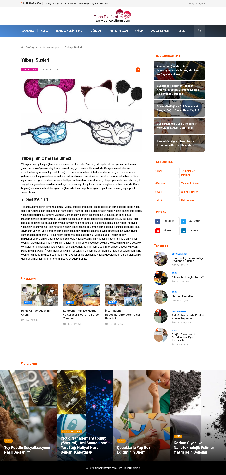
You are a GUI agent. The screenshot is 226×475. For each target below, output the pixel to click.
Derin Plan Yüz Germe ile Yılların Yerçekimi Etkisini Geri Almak (73, 3)
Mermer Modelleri (183, 296)
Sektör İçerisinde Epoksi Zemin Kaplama (188, 316)
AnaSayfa (28, 30)
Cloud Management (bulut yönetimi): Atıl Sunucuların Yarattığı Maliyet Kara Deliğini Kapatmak (84, 445)
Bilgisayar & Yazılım (71, 432)
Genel (44, 30)
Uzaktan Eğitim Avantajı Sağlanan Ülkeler (187, 259)
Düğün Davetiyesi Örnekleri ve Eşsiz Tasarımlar (183, 337)
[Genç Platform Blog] (113, 15)
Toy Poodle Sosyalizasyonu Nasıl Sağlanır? (27, 449)
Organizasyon (51, 47)
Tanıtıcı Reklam (118, 30)
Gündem (96, 30)
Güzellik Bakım (160, 30)
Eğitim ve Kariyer (179, 254)
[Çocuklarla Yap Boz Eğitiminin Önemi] (141, 415)
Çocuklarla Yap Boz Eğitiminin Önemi (133, 449)
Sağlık (139, 30)
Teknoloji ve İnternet (70, 30)
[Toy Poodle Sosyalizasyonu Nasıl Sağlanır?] (28, 415)
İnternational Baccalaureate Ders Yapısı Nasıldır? (122, 314)
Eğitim (112, 302)
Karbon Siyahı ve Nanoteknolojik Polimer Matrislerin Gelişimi (194, 447)
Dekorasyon (188, 200)
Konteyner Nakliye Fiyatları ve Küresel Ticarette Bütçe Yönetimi (81, 314)
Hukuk (181, 30)
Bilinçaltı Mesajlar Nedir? (188, 277)
